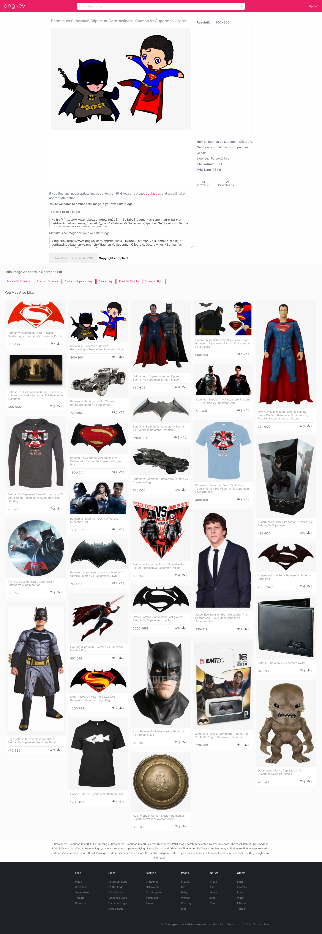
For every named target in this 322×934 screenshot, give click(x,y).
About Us (217, 924)
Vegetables (82, 892)
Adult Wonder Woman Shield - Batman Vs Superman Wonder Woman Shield (159, 817)
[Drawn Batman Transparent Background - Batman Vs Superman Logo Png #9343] (161, 599)
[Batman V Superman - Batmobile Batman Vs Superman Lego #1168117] (161, 461)
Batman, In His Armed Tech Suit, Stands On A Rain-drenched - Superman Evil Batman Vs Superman (36, 395)
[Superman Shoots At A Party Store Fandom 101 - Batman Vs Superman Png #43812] (223, 380)
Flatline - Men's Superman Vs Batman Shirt (96, 794)
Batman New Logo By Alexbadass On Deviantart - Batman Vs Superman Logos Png (95, 461)
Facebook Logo (117, 897)
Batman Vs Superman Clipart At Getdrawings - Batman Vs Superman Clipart (97, 347)
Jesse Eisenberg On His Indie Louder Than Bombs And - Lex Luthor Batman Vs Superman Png (221, 618)
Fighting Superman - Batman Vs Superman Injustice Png (96, 648)
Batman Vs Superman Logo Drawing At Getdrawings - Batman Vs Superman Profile (35, 334)
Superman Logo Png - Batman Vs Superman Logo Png (285, 577)
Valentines (152, 897)
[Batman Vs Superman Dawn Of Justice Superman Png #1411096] (98, 498)
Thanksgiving (154, 892)
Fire (212, 887)
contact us (153, 193)
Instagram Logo (117, 881)
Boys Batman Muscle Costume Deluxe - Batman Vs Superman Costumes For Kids (33, 740)
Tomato (79, 897)
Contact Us (233, 924)
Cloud (213, 881)
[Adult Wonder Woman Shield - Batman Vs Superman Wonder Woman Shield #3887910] (161, 782)
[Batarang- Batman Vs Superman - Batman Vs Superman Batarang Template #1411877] (161, 409)
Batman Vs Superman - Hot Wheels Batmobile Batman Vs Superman (92, 403)
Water (240, 897)
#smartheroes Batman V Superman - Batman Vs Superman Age (31, 583)
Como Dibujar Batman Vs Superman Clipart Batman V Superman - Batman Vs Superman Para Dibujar (222, 343)
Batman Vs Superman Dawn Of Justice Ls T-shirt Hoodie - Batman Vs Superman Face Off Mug (35, 498)
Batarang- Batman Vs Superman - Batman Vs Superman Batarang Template (159, 428)
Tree (212, 903)
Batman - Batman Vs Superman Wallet (281, 663)
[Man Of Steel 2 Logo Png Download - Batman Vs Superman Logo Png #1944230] (98, 680)
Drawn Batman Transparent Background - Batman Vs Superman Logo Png (159, 618)
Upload (313, 6)
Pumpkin (80, 903)
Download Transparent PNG (73, 258)
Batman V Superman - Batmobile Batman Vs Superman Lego (160, 480)
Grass (213, 892)
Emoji (240, 881)
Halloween (152, 887)
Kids (184, 908)
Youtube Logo (116, 892)
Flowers (242, 887)
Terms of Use (261, 924)
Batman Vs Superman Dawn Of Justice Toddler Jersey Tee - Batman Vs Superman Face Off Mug (222, 488)
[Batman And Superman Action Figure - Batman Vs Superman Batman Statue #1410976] (161, 336)
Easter (150, 903)
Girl (183, 887)
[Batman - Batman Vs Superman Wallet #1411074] (286, 628)
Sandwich (81, 887)
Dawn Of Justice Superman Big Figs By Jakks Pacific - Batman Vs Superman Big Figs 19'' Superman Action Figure (283, 415)
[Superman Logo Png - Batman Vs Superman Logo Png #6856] (286, 557)
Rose (240, 892)
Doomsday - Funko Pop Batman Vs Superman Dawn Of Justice (280, 772)
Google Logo (115, 908)
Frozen (185, 881)
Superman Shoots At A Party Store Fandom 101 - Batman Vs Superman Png (222, 401)
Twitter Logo (115, 887)
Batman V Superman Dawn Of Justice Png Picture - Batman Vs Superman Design (159, 566)
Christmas (152, 881)
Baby (184, 892)
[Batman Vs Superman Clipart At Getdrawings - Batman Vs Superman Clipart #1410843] (98, 321)
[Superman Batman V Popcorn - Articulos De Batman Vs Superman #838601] (286, 476)
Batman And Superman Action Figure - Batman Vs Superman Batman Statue (157, 378)
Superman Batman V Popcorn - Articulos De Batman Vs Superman (285, 523)
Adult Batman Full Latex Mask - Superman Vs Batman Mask (159, 733)
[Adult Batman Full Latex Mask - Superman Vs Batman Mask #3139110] (161, 682)
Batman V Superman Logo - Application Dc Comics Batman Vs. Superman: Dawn (97, 574)
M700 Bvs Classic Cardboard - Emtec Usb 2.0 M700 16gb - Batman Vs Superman (222, 735)
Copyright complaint (113, 258)
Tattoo (241, 908)
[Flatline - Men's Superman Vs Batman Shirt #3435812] (98, 754)
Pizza (78, 881)
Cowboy (186, 903)
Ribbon (241, 903)
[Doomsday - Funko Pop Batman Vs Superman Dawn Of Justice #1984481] (286, 723)
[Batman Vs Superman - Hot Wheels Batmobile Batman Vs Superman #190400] (98, 382)
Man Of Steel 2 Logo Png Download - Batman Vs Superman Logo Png (93, 698)
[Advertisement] (107, 158)
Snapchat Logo (117, 903)
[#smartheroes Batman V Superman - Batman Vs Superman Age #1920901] (36, 548)
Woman (185, 897)
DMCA (246, 924)
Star (212, 897)
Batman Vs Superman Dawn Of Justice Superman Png (94, 520)
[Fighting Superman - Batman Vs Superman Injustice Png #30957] (98, 618)
